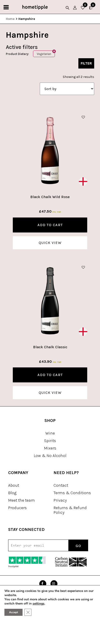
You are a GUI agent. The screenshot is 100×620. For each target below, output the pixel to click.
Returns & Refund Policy (70, 510)
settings (38, 604)
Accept (13, 612)
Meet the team (21, 500)
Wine (50, 433)
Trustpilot (13, 566)
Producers (17, 507)
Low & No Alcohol (50, 455)
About (13, 485)
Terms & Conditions (72, 492)
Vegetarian (44, 54)
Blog (12, 492)
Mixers (50, 448)
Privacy (60, 500)
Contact (60, 485)
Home (10, 19)
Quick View (50, 242)
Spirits (50, 440)
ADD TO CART (50, 225)
